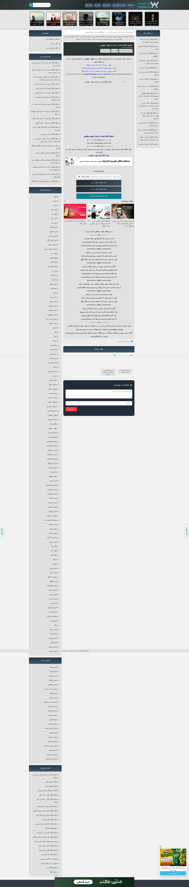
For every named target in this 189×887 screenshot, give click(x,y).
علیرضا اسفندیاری (51, 759)
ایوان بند (54, 214)
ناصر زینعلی (53, 629)
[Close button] (186, 847)
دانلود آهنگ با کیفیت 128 (99, 183)
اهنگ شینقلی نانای (51, 786)
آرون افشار (53, 227)
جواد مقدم (53, 671)
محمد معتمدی (52, 502)
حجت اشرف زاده (51, 319)
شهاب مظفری (52, 415)
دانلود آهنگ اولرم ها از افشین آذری (47, 88)
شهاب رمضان (52, 428)
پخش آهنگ (88, 5)
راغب (55, 336)
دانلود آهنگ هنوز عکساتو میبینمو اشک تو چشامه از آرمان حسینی (148, 96)
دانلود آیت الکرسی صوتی (49, 859)
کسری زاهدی (52, 647)
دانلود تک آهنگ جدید (119, 5)
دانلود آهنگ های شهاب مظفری (99, 196)
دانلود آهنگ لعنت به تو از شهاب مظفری (116, 45)
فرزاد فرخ (53, 603)
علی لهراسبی (52, 437)
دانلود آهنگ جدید (51, 867)
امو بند (55, 205)
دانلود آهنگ (128, 149)
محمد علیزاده (52, 524)
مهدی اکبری (53, 719)
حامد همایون (53, 301)
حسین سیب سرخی (50, 689)
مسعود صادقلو (52, 577)
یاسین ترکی (53, 594)
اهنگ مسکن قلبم (51, 782)
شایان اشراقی (52, 419)
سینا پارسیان (53, 393)
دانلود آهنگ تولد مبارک (50, 819)
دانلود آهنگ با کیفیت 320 (99, 189)
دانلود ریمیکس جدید (52, 48)
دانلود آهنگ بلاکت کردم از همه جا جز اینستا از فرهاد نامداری (149, 115)
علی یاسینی (53, 481)
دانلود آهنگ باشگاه (51, 828)
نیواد (55, 625)
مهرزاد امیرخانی (51, 516)
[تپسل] (66, 158)
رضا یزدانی (53, 349)
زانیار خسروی (52, 371)
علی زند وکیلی (52, 450)
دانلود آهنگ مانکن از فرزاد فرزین (46, 824)
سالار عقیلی (53, 380)
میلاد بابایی (53, 555)
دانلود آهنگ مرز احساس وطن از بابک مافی (45, 181)
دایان (55, 332)
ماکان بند (54, 546)
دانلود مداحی (106, 5)
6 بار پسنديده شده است (124, 341)
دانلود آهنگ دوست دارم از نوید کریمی (46, 84)
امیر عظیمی (53, 231)
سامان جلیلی (52, 384)
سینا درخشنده (52, 397)
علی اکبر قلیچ (52, 463)
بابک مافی (53, 262)
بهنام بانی (54, 253)
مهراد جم (54, 550)
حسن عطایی (53, 680)
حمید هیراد (53, 288)
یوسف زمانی (52, 590)
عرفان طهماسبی (51, 441)
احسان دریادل (52, 244)
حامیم (55, 293)
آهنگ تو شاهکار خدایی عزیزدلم (47, 790)
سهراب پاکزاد (52, 389)
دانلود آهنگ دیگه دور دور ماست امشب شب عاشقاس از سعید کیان (148, 105)
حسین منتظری (52, 314)
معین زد (54, 564)
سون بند (54, 376)
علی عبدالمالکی (52, 454)
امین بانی (54, 223)
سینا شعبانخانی (52, 411)
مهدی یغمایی (53, 533)
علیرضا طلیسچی (51, 446)
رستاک (54, 341)
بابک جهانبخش (52, 266)
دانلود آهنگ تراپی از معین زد (148, 67)
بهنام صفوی (53, 258)
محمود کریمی (52, 715)
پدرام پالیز (53, 275)
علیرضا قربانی (52, 432)
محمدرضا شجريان (51, 485)
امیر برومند (53, 667)
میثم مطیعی (53, 732)
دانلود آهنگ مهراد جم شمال (48, 795)
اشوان (55, 201)
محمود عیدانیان (52, 741)
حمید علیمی (53, 693)
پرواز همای (53, 284)
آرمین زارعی (53, 236)
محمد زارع (53, 572)
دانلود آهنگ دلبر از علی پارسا (47, 846)
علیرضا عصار (53, 467)
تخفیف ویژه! (173, 873)
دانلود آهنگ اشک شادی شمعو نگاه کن (45, 811)
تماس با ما (97, 5)
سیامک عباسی (52, 402)
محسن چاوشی (52, 489)
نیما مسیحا (53, 634)
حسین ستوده (53, 676)
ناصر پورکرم (53, 638)
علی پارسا (53, 472)
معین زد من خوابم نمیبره (49, 863)
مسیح (55, 559)
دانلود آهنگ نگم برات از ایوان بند (46, 832)
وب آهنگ (130, 5)
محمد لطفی (53, 581)
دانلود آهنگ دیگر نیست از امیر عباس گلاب (45, 118)
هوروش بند (53, 620)
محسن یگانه (53, 498)
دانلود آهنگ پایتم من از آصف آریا (46, 815)
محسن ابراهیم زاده (51, 520)
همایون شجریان (52, 616)
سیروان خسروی (51, 406)
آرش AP (54, 209)
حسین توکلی (53, 306)
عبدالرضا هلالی (52, 711)
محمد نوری (53, 568)
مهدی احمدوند (52, 507)
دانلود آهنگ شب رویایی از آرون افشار (45, 837)
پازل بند (54, 271)
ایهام (55, 196)
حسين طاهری (52, 684)
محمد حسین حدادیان (50, 746)
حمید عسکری (52, 310)
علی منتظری (53, 476)
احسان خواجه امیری (50, 249)
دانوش (55, 328)
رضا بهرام (54, 345)
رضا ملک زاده (52, 362)
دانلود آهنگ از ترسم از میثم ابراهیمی (47, 123)
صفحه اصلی (121, 32)
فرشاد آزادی (53, 612)
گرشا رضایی (53, 651)
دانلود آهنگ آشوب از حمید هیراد (47, 806)
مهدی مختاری (52, 724)
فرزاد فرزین (53, 599)
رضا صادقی (53, 354)
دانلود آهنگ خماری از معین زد (147, 144)
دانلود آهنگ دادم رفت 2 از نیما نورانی (47, 93)
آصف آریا (54, 218)
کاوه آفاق (54, 642)
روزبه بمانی (53, 358)
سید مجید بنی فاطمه (50, 702)
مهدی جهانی (53, 529)
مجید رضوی (53, 542)
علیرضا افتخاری (52, 459)
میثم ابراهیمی (52, 511)
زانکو (55, 367)
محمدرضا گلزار (52, 537)
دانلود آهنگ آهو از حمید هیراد (48, 850)
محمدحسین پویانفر (51, 728)
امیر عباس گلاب (52, 240)
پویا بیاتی (54, 279)
